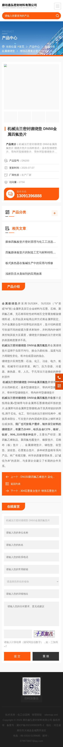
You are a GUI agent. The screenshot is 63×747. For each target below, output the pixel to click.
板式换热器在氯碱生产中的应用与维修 (29, 263)
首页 (21, 46)
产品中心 (34, 46)
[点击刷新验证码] (44, 633)
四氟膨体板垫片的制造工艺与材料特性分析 (31, 252)
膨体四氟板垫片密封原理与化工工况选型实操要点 (31, 241)
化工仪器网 (24, 714)
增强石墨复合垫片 (30, 50)
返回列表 (15, 483)
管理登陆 (37, 714)
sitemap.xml (51, 714)
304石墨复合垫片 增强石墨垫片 (38, 490)
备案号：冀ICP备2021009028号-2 (25, 725)
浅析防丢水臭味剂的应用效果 (23, 273)
